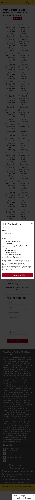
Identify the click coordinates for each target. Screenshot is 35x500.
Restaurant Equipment (13, 257)
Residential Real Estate (13, 255)
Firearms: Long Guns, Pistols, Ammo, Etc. (18, 247)
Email (4, 230)
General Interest (10, 250)
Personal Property (11, 252)
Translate (28, 498)
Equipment (8, 244)
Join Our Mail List (17, 275)
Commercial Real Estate (13, 241)
